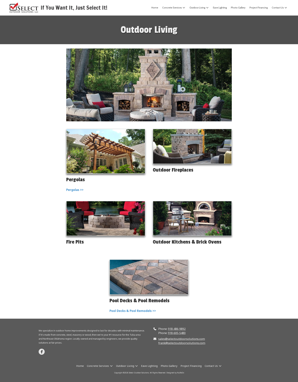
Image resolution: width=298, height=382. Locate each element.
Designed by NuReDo (175, 372)
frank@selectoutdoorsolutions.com (181, 343)
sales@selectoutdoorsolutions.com (181, 339)
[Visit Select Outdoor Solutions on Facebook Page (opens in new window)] (42, 352)
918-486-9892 (177, 329)
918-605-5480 (177, 333)
